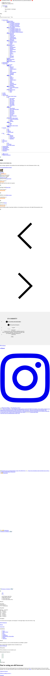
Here (30, 669)
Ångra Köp (2, 626)
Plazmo (5, 202)
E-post (13, 327)
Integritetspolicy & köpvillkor (8, 636)
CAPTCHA (13, 334)
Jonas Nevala (8, 178)
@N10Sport (3, 345)
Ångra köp (4, 638)
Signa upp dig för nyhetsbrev (14, 321)
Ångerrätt (2, 675)
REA (3, 633)
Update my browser (4, 671)
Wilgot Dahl (8, 187)
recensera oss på (3, 177)
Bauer (3, 630)
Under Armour (5, 631)
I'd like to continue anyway (5, 673)
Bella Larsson (9, 195)
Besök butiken (9, 167)
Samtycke (13, 330)
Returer (1, 624)
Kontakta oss (4, 635)
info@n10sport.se (3, 622)
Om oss (3, 634)
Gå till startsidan (3, 167)
